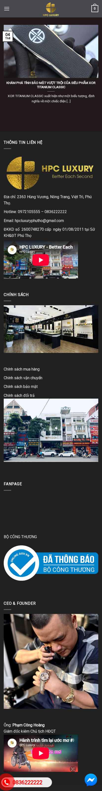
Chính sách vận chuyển (23, 378)
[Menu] (7, 8)
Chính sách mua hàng (22, 369)
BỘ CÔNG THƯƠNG (20, 536)
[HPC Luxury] (51, 8)
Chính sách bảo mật (21, 386)
